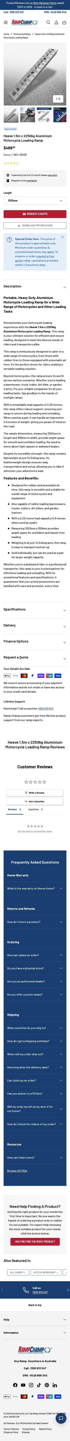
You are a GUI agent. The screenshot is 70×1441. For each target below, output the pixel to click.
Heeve (7, 154)
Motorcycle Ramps (22, 34)
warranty (52, 175)
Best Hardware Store (45, 2)
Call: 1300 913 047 (14, 12)
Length (8, 192)
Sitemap (26, 1432)
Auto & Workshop (46, 1272)
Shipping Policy (11, 1432)
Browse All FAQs (17, 1170)
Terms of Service (11, 1429)
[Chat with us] (61, 1418)
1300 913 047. (46, 708)
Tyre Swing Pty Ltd (19, 1413)
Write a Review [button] (36, 792)
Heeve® (45, 1423)
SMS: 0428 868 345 (55, 12)
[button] (64, 22)
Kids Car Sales (34, 1423)
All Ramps (18, 1272)
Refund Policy (45, 1429)
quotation (32, 180)
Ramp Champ (39, 1413)
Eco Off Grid (21, 1423)
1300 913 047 (40, 1292)
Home (6, 34)
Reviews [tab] (12, 809)
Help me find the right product (35, 1241)
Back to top (35, 1305)
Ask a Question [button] (36, 801)
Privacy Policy (28, 1429)
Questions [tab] (34, 809)
